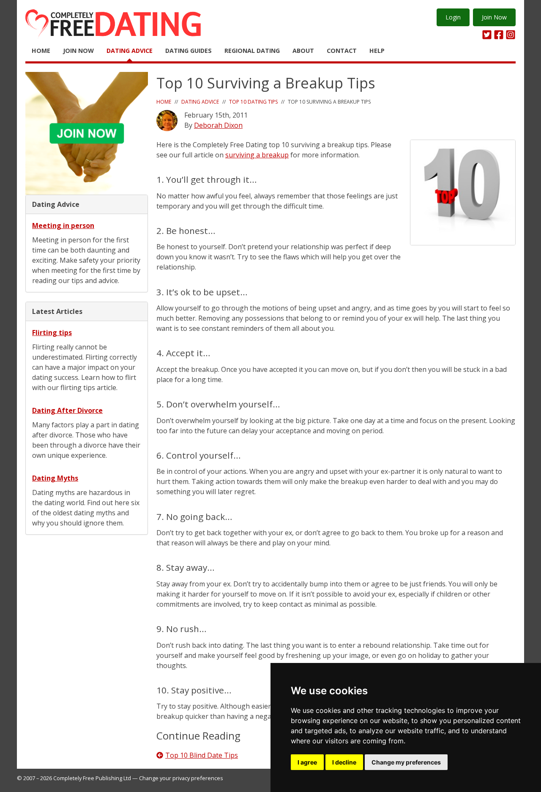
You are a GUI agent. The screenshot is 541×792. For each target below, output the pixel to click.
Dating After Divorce (67, 410)
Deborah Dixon (218, 125)
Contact (342, 51)
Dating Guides (188, 51)
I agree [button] (307, 762)
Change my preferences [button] (406, 762)
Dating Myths (55, 478)
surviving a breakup (257, 155)
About (303, 51)
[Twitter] (487, 35)
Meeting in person (63, 225)
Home (41, 51)
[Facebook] (499, 35)
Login (453, 17)
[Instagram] (510, 35)
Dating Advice (130, 51)
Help (377, 51)
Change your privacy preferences (181, 778)
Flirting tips (52, 332)
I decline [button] (344, 762)
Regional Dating (252, 51)
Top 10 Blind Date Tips (201, 755)
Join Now (494, 17)
